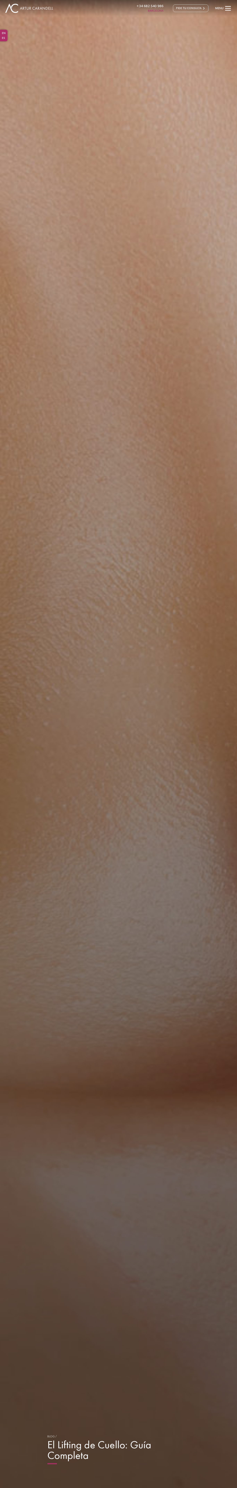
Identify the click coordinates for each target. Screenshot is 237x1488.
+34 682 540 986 (150, 6)
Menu (219, 8)
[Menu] (228, 8)
